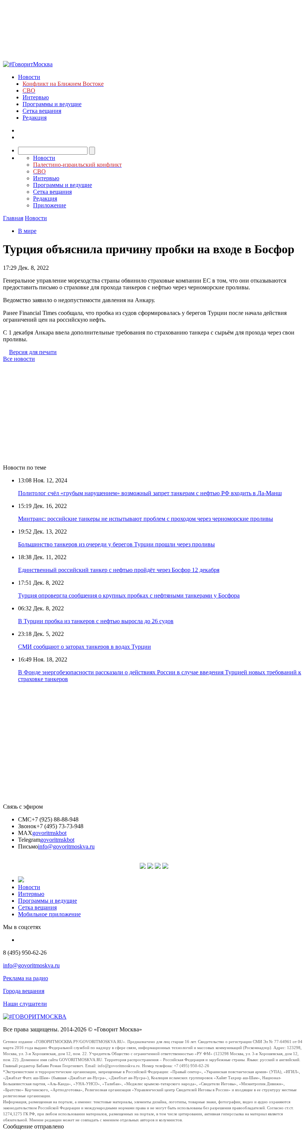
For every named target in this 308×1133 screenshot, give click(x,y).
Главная (13, 218)
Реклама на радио (25, 978)
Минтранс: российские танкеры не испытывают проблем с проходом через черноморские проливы (145, 519)
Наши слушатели (25, 1004)
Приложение (49, 205)
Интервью (36, 97)
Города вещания (23, 991)
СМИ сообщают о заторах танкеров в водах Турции (84, 646)
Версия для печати (33, 352)
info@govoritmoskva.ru (66, 846)
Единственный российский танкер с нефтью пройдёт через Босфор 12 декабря (118, 570)
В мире (27, 231)
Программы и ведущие (52, 104)
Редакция (35, 117)
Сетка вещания (42, 111)
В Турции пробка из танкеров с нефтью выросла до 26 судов (96, 621)
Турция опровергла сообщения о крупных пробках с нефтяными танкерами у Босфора (129, 595)
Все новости (19, 359)
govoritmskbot (49, 833)
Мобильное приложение (49, 914)
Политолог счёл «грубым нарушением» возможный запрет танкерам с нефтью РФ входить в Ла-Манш (150, 493)
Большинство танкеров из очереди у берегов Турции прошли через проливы (116, 544)
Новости (29, 77)
